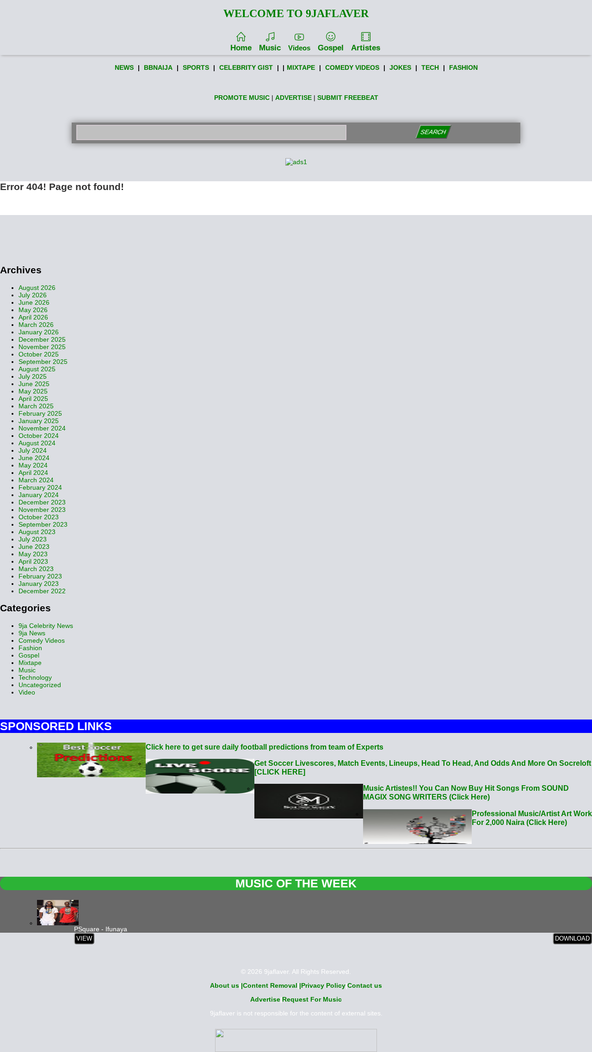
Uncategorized (39, 685)
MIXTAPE (301, 67)
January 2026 (38, 332)
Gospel (331, 47)
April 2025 (33, 398)
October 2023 (38, 517)
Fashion (30, 648)
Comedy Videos (41, 640)
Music (270, 47)
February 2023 (40, 576)
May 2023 (33, 554)
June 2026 (33, 302)
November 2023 (42, 509)
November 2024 (42, 428)
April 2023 (33, 561)
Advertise (265, 999)
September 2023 (43, 524)
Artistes (365, 47)
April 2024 (33, 472)
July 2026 (32, 295)
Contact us (364, 985)
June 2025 (33, 384)
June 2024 (33, 457)
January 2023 (38, 583)
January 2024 (38, 494)
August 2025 (37, 369)
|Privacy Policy (322, 985)
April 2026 (33, 317)
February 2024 (40, 487)
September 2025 (43, 361)
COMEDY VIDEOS (352, 67)
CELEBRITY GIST (246, 67)
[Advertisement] (296, 236)
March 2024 (36, 480)
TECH (430, 67)
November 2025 (42, 347)
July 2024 (32, 450)
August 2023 (37, 531)
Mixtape (30, 662)
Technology (35, 677)
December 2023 (42, 502)
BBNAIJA (158, 67)
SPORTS (196, 67)
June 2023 (33, 546)
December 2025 (42, 339)
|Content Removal (269, 985)
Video (26, 692)
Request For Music (312, 999)
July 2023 (32, 539)
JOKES (400, 67)
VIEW (84, 938)
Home (241, 47)
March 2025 (36, 406)
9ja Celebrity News (45, 625)
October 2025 (38, 354)
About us (224, 985)
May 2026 (33, 310)
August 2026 (37, 287)
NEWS (124, 67)
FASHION (463, 67)
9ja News (31, 633)
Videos (299, 48)
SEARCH (433, 132)
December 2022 (42, 591)
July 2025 (32, 376)
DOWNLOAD (572, 938)
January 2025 (38, 420)
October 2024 (38, 435)
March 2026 (36, 324)
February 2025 (40, 413)
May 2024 (33, 465)
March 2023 (36, 568)
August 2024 (37, 443)
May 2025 (33, 391)
